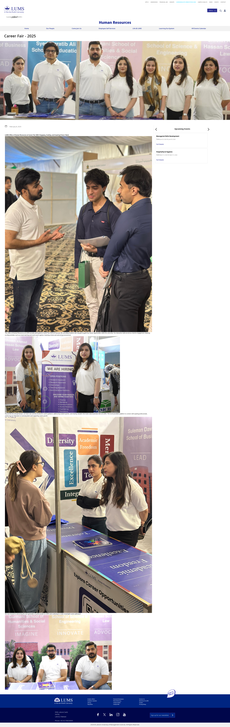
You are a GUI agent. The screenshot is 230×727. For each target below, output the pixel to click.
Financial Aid (164, 2)
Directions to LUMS (144, 700)
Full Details (160, 144)
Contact (223, 2)
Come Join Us (76, 28)
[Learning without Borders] (14, 16)
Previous (156, 129)
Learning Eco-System (166, 28)
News (210, 2)
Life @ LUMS (137, 28)
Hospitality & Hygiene (165, 152)
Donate (172, 2)
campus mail (116, 704)
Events (216, 2)
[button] (220, 11)
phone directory (117, 700)
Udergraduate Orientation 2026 (186, 2)
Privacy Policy (142, 704)
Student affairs (91, 699)
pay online (90, 704)
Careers (141, 702)
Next (209, 129)
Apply (147, 2)
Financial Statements (118, 699)
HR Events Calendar (199, 28)
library (89, 702)
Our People (50, 28)
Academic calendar (92, 700)
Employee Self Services (107, 28)
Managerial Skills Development (168, 136)
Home (26, 28)
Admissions (154, 2)
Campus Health (202, 2)
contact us (142, 699)
